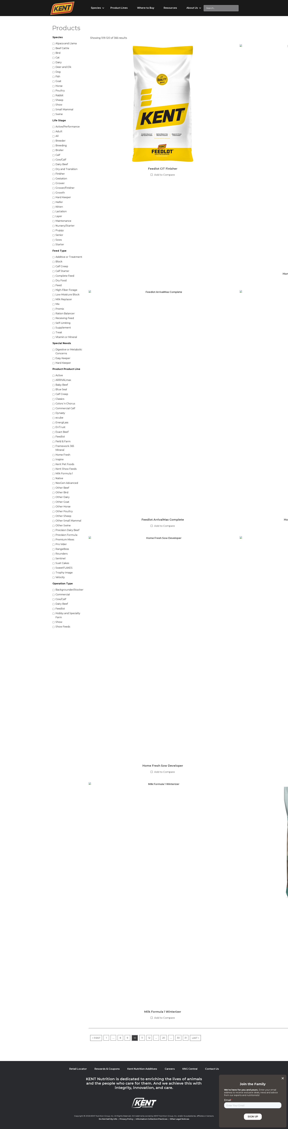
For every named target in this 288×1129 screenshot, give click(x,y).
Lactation (61, 211)
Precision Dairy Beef (67, 530)
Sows (59, 239)
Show (59, 104)
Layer (59, 216)
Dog (58, 71)
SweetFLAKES (64, 567)
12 (149, 1038)
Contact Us (212, 1068)
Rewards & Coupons (107, 1068)
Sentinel (61, 558)
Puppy (60, 230)
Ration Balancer (65, 313)
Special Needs (61, 343)
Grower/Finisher (65, 187)
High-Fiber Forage (66, 290)
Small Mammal (64, 109)
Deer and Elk (63, 67)
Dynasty (60, 413)
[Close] (282, 1078)
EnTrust (60, 427)
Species (57, 37)
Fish (58, 76)
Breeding (61, 145)
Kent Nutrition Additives (142, 1068)
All (57, 136)
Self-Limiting (63, 323)
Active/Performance (68, 126)
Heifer (59, 202)
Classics (60, 398)
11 (142, 1038)
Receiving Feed (65, 318)
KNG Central (189, 1068)
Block (59, 261)
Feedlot (60, 436)
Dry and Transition (66, 169)
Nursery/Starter (65, 225)
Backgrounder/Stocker (69, 589)
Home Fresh (63, 454)
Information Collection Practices (151, 1119)
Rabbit (59, 95)
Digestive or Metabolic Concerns (69, 351)
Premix (60, 308)
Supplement (63, 327)
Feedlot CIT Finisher (162, 168)
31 (186, 1038)
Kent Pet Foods (65, 464)
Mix (58, 304)
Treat (59, 332)
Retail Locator (78, 1068)
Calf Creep (62, 266)
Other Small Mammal (68, 520)
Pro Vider (61, 544)
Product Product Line (66, 369)
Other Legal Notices (179, 1119)
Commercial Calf (65, 408)
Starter (60, 244)
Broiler (60, 150)
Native (59, 478)
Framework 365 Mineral (65, 448)
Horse (59, 86)
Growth (60, 192)
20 (163, 1038)
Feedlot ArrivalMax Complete (162, 519)
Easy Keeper (63, 358)
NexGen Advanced (67, 483)
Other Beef (62, 487)
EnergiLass (62, 422)
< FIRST (96, 1038)
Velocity (60, 577)
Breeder (61, 140)
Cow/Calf (61, 159)
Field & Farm (63, 441)
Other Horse (63, 506)
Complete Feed (65, 275)
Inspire (60, 459)
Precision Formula (66, 535)
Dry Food (61, 280)
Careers (170, 1068)
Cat (58, 57)
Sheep (59, 100)
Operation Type (62, 583)
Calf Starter (62, 271)
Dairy (59, 62)
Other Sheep (63, 516)
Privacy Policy (126, 1119)
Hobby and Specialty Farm (68, 615)
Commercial (63, 594)
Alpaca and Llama (66, 43)
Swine (59, 114)
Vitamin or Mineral (66, 337)
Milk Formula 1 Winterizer (162, 1011)
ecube (59, 417)
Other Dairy (63, 497)
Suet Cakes (62, 563)
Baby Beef (62, 384)
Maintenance (63, 220)
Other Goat (62, 501)
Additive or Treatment (69, 256)
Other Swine (63, 525)
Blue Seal (61, 389)
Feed (59, 285)
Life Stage (59, 120)
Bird (58, 52)
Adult (59, 131)
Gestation (61, 178)
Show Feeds (63, 626)
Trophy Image (64, 572)
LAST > (195, 1038)
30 (178, 1038)
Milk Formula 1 (64, 473)
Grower (60, 183)
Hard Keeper (63, 197)
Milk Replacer (64, 299)
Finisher (60, 173)
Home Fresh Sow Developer (162, 765)
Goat (58, 81)
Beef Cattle (62, 48)
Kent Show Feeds (66, 468)
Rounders (62, 553)
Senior (59, 235)
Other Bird (62, 492)
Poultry (60, 90)
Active (59, 375)
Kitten (59, 206)
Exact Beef (62, 432)
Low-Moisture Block (68, 294)
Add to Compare (164, 174)
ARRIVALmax (63, 380)
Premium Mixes (65, 539)
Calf (58, 155)
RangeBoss (62, 549)
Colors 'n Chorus (65, 403)
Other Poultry (64, 511)
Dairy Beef (62, 164)
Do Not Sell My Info (108, 1119)
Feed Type (59, 250)
